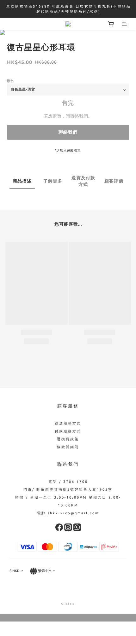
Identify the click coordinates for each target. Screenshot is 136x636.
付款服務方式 (68, 431)
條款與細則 (68, 447)
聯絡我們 (68, 132)
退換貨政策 (68, 439)
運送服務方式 (68, 423)
